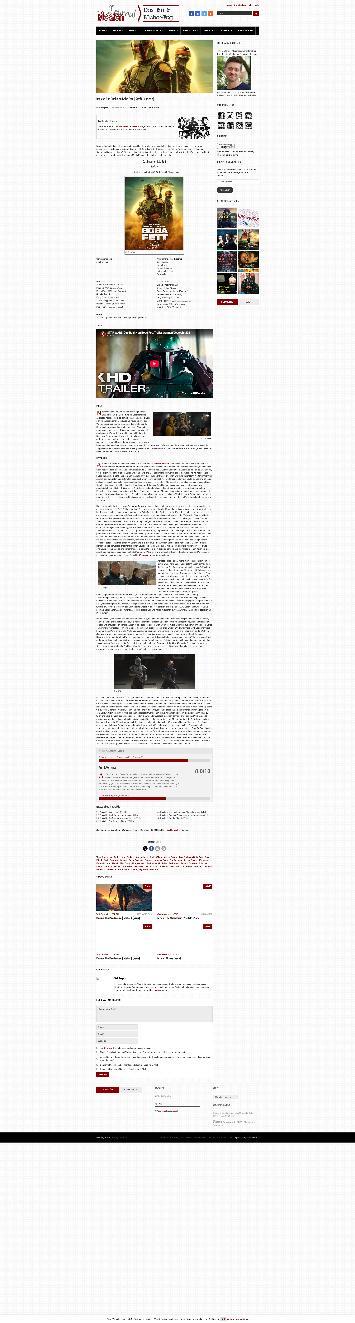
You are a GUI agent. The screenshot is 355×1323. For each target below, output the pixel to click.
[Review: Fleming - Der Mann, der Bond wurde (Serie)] (227, 240)
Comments (227, 302)
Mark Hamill (112, 863)
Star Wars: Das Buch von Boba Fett (151, 866)
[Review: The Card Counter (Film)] (248, 284)
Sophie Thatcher (113, 866)
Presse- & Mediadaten (236, 5)
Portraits (226, 30)
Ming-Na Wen (138, 863)
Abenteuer (107, 857)
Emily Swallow (136, 860)
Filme (102, 30)
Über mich (254, 5)
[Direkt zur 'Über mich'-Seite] (234, 89)
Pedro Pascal (153, 863)
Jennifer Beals (161, 860)
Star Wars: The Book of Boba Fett (186, 866)
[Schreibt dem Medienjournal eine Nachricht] (248, 129)
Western (154, 869)
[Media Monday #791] (248, 218)
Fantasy (148, 860)
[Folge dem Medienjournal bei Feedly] (235, 151)
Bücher (117, 30)
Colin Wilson (156, 857)
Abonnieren (225, 190)
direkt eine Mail (240, 95)
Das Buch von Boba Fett (191, 857)
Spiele (172, 30)
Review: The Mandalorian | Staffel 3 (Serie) (118, 1139)
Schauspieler (245, 30)
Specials (208, 30)
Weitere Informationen (237, 1319)
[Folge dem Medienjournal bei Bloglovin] (227, 155)
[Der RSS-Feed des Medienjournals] (239, 129)
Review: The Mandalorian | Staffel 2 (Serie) (118, 918)
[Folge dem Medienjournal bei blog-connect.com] (226, 148)
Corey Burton (170, 857)
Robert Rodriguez (170, 863)
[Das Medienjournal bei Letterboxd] (221, 129)
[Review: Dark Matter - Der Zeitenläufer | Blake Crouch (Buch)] (227, 262)
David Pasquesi (111, 860)
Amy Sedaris (128, 857)
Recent (248, 302)
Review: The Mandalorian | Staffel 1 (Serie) (179, 1098)
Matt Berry (125, 863)
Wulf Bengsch (102, 108)
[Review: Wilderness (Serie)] (227, 218)
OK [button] (223, 1319)
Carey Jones (142, 857)
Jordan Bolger (190, 860)
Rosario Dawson (189, 863)
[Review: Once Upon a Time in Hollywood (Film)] (248, 240)
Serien (132, 30)
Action (117, 857)
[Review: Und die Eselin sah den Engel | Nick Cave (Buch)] (227, 284)
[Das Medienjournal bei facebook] (221, 119)
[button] (145, 848)
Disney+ (174, 830)
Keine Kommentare (149, 108)
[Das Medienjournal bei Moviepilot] (248, 119)
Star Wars (127, 866)
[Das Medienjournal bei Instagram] (230, 119)
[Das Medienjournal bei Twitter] (238, 119)
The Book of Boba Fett (118, 869)
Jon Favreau (176, 860)
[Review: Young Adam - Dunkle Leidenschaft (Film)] (248, 262)
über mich (250, 92)
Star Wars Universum (129, 126)
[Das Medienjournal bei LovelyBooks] (230, 129)
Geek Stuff (189, 30)
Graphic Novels (152, 30)
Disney (123, 860)
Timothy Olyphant (139, 869)
